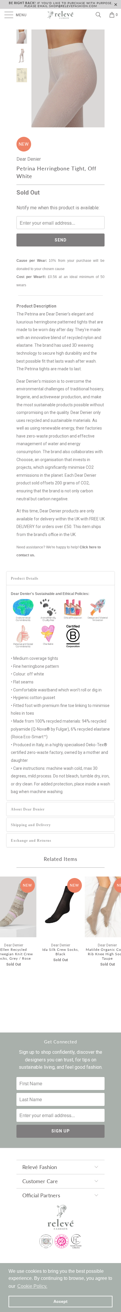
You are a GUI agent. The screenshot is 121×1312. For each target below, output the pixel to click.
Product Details (24, 578)
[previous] (37, 78)
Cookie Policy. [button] (32, 1286)
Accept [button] (60, 1301)
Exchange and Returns (31, 841)
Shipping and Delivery (31, 825)
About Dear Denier (28, 809)
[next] (99, 78)
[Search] (100, 14)
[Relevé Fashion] (60, 15)
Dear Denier (28, 159)
